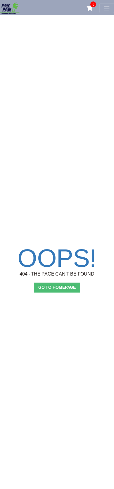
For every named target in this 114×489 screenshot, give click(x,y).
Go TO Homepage (57, 287)
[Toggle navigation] (106, 8)
